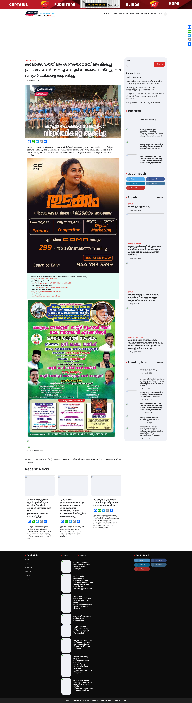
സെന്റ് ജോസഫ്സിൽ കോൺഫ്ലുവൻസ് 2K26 (143, 103)
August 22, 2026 (135, 304)
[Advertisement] (96, 36)
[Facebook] (189, 27)
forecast (131, 244)
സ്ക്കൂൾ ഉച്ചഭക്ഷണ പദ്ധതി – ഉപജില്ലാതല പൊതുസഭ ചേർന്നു (105, 503)
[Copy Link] (189, 40)
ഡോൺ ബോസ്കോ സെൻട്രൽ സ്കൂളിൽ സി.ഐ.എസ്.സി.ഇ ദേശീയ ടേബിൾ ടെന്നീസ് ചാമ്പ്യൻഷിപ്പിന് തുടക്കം (151, 431)
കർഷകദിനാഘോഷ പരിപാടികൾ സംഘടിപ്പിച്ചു (82, 618)
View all (160, 198)
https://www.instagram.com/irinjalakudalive (45, 296)
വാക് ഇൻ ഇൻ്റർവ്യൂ (133, 77)
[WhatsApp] (189, 31)
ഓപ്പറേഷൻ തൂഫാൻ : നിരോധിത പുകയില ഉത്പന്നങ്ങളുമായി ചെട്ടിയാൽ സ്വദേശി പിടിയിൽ (82, 645)
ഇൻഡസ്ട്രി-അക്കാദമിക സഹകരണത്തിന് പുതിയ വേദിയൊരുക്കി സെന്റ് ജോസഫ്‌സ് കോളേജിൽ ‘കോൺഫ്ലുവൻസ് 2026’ (83, 583)
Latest (114, 14)
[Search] (165, 14)
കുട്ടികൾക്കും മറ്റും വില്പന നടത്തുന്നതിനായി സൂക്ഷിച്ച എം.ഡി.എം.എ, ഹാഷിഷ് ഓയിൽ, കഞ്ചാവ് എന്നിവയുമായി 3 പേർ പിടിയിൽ (82, 665)
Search (129, 60)
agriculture (133, 337)
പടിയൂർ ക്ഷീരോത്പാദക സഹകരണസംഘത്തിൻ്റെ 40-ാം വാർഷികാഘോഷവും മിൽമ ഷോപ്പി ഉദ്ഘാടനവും (145, 96)
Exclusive (123, 14)
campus (28, 60)
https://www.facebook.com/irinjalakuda (44, 279)
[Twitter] (189, 35)
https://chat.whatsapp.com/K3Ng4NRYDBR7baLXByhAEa (49, 287)
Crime (154, 14)
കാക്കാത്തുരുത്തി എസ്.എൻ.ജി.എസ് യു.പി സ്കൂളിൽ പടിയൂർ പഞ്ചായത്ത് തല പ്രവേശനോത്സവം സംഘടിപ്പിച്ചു (39, 508)
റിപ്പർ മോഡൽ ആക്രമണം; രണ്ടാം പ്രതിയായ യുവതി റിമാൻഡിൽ (81, 630)
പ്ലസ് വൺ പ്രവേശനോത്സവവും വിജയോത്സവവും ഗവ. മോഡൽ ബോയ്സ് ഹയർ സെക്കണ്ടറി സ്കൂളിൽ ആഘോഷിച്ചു (73, 508)
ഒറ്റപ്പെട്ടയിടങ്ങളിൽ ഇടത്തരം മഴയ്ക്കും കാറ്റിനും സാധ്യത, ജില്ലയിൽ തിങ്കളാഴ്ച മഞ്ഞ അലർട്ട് (151, 133)
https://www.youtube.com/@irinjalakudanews (46, 292)
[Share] (189, 44)
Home (106, 14)
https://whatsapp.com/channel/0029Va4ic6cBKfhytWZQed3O (51, 283)
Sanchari (134, 14)
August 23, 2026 (135, 210)
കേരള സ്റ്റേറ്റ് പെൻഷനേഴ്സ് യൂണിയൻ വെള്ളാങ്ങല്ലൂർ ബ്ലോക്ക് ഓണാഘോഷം (151, 146)
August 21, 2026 (147, 438)
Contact (145, 14)
